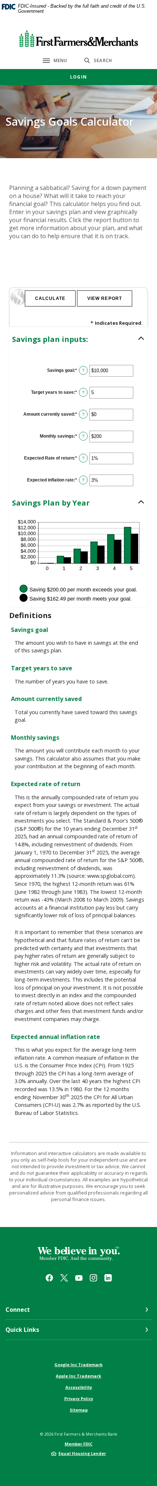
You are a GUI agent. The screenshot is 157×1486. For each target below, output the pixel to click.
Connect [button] (17, 1310)
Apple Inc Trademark (78, 1376)
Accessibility (78, 1387)
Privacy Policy (78, 1398)
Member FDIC (78, 1444)
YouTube (79, 1277)
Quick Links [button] (22, 1330)
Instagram (93, 1277)
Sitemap (79, 1410)
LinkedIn (108, 1277)
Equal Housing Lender (82, 1453)
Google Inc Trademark (78, 1364)
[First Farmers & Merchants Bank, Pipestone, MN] (78, 37)
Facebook (49, 1277)
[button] (78, 339)
